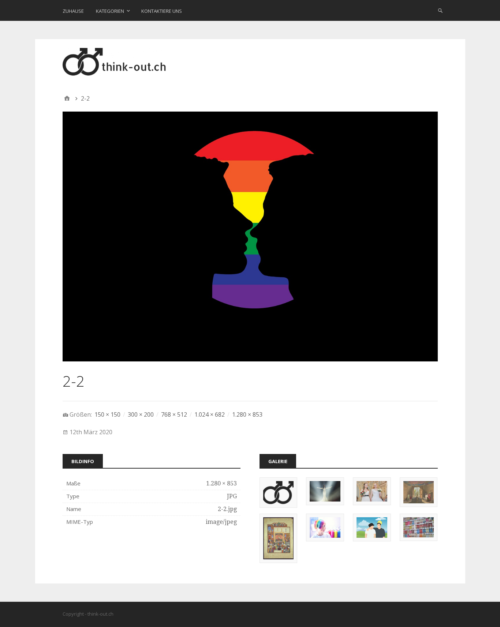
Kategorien (110, 11)
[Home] (67, 98)
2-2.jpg (227, 509)
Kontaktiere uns (161, 11)
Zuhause (73, 11)
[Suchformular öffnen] (440, 10)
